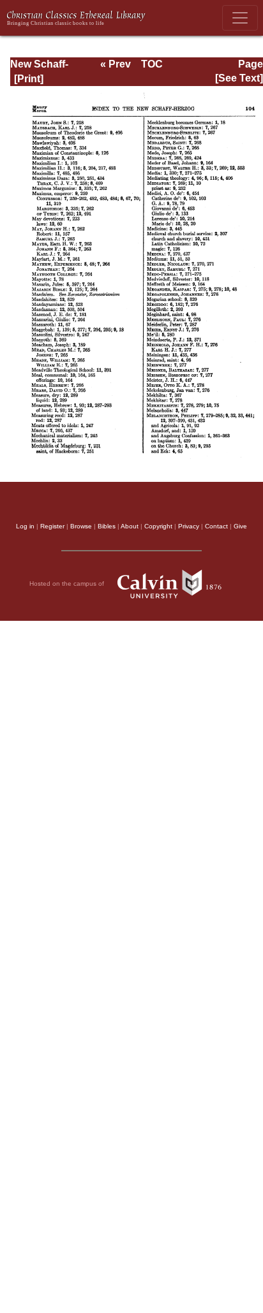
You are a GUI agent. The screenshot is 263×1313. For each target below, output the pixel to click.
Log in (25, 526)
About (130, 526)
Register (52, 526)
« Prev (115, 64)
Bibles (107, 526)
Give (240, 526)
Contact (216, 526)
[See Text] (239, 78)
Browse (81, 526)
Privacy (188, 526)
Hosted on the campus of (67, 582)
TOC (152, 64)
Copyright (158, 526)
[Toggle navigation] (240, 18)
